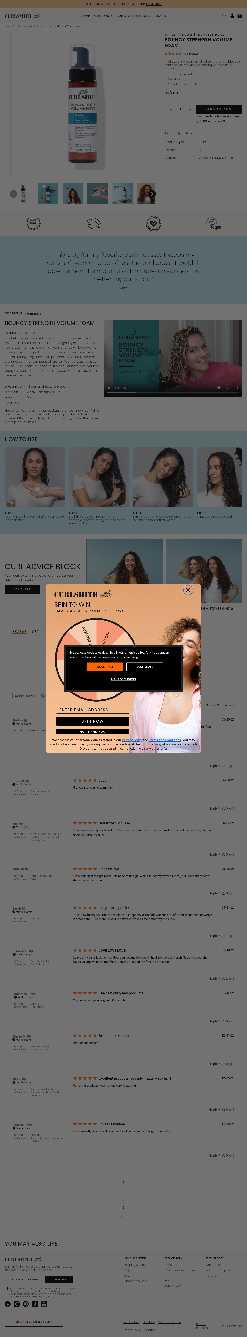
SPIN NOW (92, 721)
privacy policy (134, 652)
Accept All (105, 667)
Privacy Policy (132, 740)
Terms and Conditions (165, 740)
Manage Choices (123, 679)
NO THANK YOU (93, 732)
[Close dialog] (188, 590)
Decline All (145, 667)
